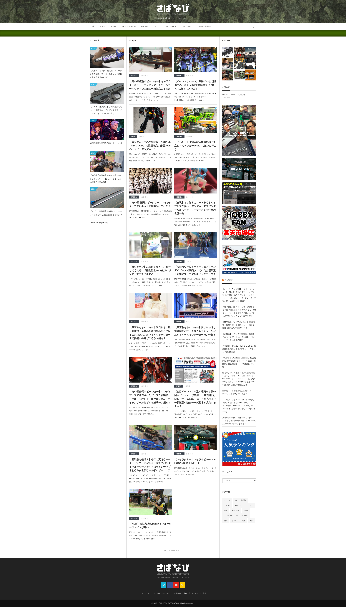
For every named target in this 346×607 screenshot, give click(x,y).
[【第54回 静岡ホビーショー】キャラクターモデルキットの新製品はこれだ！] (150, 180)
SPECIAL (113, 26)
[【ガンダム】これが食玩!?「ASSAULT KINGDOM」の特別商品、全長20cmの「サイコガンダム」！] (150, 120)
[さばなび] (173, 10)
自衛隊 (246, 510)
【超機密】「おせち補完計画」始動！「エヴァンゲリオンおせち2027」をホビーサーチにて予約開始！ (238, 337)
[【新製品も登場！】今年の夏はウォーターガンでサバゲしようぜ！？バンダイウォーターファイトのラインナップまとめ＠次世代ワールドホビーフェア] (150, 437)
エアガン (227, 505)
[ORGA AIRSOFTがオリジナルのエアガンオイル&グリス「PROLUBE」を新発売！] (250, 75)
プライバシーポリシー (161, 593)
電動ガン (238, 505)
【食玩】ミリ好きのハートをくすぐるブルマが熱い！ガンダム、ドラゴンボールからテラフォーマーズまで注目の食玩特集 (195, 208)
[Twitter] (163, 585)
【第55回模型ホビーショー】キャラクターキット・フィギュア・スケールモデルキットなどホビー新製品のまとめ (150, 85)
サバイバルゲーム (242, 515)
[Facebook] (170, 585)
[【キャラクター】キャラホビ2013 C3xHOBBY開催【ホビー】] (195, 437)
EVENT (156, 26)
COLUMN (144, 26)
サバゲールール (187, 26)
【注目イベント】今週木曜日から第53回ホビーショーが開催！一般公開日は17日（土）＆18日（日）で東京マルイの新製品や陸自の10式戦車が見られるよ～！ (195, 399)
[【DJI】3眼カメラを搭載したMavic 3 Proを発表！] (250, 52)
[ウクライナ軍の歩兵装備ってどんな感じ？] (227, 52)
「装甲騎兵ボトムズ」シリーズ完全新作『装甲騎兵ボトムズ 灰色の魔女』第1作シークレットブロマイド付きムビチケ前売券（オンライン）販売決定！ (239, 311)
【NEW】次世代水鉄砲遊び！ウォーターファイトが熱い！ (150, 525)
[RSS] (182, 585)
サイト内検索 (252, 26)
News (133, 136)
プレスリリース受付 (198, 593)
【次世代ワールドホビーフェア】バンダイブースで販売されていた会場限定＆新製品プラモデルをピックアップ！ (195, 270)
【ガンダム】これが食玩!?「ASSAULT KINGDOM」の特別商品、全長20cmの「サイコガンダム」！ (150, 146)
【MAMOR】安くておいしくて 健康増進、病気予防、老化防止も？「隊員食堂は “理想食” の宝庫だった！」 (238, 325)
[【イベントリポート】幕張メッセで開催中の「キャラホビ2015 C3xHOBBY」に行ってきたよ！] (195, 59)
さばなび (228, 280)
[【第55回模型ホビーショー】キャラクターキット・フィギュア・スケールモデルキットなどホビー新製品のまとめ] (150, 59)
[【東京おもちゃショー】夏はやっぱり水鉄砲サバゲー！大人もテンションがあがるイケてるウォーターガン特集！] (195, 305)
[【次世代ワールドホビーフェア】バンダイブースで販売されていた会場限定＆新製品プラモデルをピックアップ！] (195, 245)
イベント (227, 500)
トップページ (93, 26)
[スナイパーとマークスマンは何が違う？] (227, 63)
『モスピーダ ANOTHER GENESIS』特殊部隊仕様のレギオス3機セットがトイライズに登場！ (239, 349)
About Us (145, 593)
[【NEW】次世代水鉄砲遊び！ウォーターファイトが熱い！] (150, 502)
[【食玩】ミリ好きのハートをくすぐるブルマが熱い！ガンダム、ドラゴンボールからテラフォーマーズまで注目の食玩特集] (195, 180)
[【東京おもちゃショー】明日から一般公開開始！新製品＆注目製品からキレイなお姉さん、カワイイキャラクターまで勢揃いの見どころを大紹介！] (150, 305)
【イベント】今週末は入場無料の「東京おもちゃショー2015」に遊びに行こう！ (195, 146)
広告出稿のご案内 (180, 593)
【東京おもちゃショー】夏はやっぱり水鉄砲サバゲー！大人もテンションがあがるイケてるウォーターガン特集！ (195, 331)
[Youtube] (176, 585)
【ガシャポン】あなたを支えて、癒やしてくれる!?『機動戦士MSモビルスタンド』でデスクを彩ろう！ (150, 270)
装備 (243, 521)
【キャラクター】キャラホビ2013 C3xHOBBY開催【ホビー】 (195, 461)
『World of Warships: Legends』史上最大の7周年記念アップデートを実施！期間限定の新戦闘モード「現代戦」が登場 (239, 362)
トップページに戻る (174, 550)
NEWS (102, 26)
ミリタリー (228, 515)
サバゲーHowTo (170, 26)
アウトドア (249, 505)
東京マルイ (235, 510)
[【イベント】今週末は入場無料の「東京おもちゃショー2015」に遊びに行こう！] (195, 120)
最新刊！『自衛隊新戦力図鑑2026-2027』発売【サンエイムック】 (237, 392)
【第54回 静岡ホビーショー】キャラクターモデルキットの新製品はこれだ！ (150, 204)
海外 (225, 521)
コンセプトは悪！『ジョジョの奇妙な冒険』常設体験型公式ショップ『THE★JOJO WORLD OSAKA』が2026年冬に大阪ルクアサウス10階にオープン (238, 405)
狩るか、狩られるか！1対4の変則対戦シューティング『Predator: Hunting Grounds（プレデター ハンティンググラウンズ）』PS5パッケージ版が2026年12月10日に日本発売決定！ (238, 379)
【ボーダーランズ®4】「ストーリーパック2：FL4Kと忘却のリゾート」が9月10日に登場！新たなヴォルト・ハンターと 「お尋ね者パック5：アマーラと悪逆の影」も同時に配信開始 (239, 295)
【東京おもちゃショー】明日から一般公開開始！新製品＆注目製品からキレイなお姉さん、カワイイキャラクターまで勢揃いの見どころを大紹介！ (150, 333)
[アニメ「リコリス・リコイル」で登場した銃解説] (250, 63)
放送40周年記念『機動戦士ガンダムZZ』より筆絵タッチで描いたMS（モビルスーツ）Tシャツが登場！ (239, 420)
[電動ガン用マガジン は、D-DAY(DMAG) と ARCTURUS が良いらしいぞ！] (239, 63)
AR (236, 500)
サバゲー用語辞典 (204, 26)
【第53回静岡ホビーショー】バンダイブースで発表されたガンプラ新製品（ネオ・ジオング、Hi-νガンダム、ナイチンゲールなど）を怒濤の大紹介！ (150, 397)
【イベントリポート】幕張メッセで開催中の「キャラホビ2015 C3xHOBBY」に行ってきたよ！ (195, 85)
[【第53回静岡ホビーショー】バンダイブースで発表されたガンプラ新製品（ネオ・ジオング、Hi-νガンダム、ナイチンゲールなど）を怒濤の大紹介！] (150, 370)
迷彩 (251, 521)
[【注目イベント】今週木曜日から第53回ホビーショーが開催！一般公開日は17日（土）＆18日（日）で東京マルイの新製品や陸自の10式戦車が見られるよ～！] (195, 370)
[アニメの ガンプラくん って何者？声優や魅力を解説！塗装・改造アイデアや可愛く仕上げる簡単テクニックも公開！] (239, 75)
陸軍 (225, 510)
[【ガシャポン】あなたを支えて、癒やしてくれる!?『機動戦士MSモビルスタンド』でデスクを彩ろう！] (150, 245)
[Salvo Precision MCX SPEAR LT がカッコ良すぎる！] (227, 75)
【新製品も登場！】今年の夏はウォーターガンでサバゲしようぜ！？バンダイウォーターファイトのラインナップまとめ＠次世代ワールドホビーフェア (150, 465)
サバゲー (235, 521)
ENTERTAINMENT (129, 26)
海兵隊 (243, 500)
